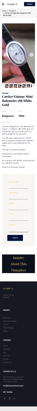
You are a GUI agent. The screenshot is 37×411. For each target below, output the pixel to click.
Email (11, 203)
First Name (13, 182)
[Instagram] (14, 398)
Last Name (13, 193)
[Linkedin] (9, 398)
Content (12, 225)
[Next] (33, 86)
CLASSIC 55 (12, 5)
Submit (15, 238)
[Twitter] (4, 398)
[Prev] (3, 86)
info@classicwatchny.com (13, 386)
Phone (11, 214)
